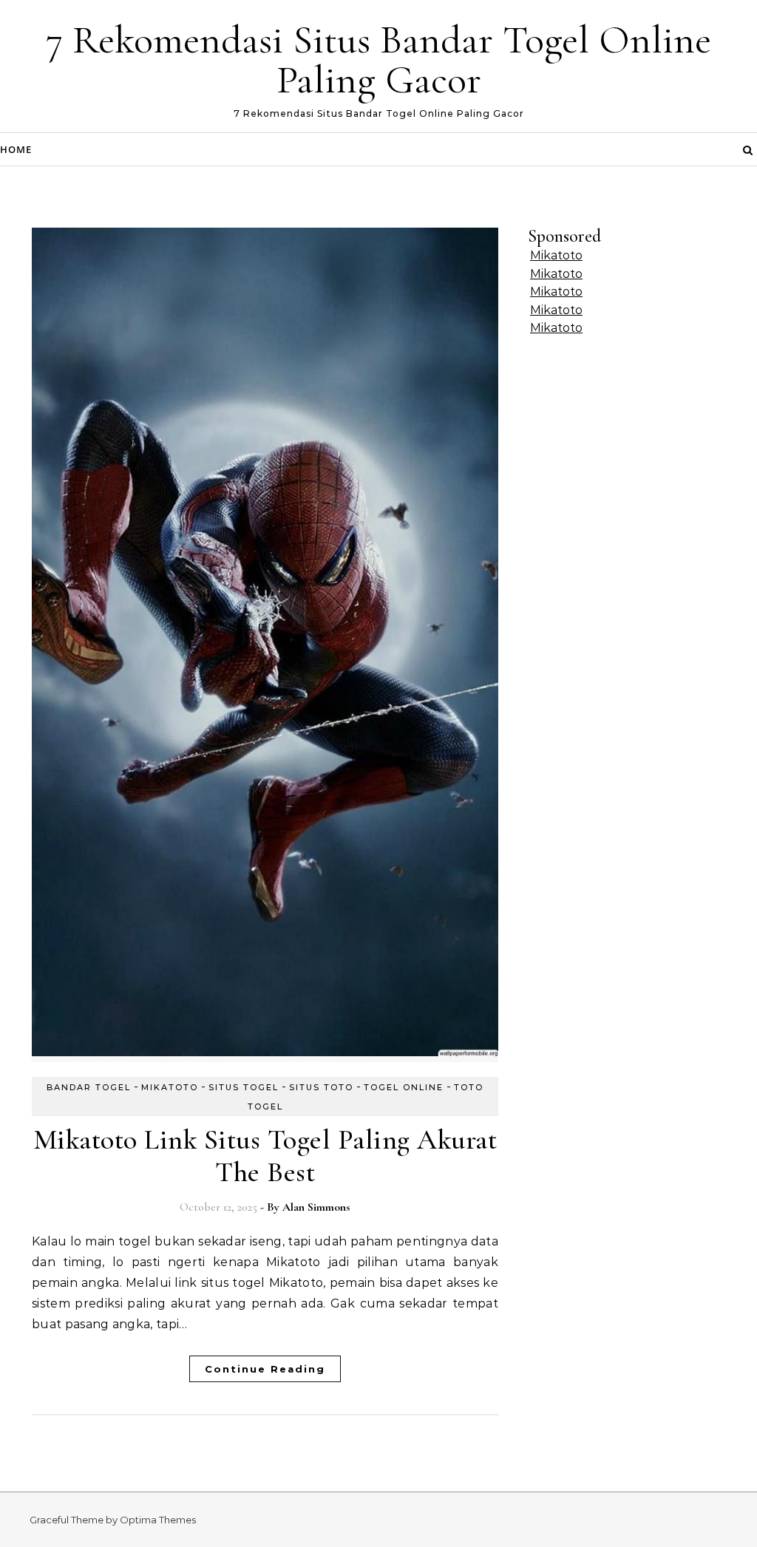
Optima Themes (158, 1520)
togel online (404, 1087)
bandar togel (89, 1087)
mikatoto (169, 1087)
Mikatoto (556, 255)
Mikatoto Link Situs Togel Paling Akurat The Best (265, 1156)
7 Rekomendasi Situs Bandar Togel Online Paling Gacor (378, 59)
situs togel (243, 1087)
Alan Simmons (316, 1207)
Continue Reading (265, 1369)
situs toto (321, 1087)
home (16, 149)
